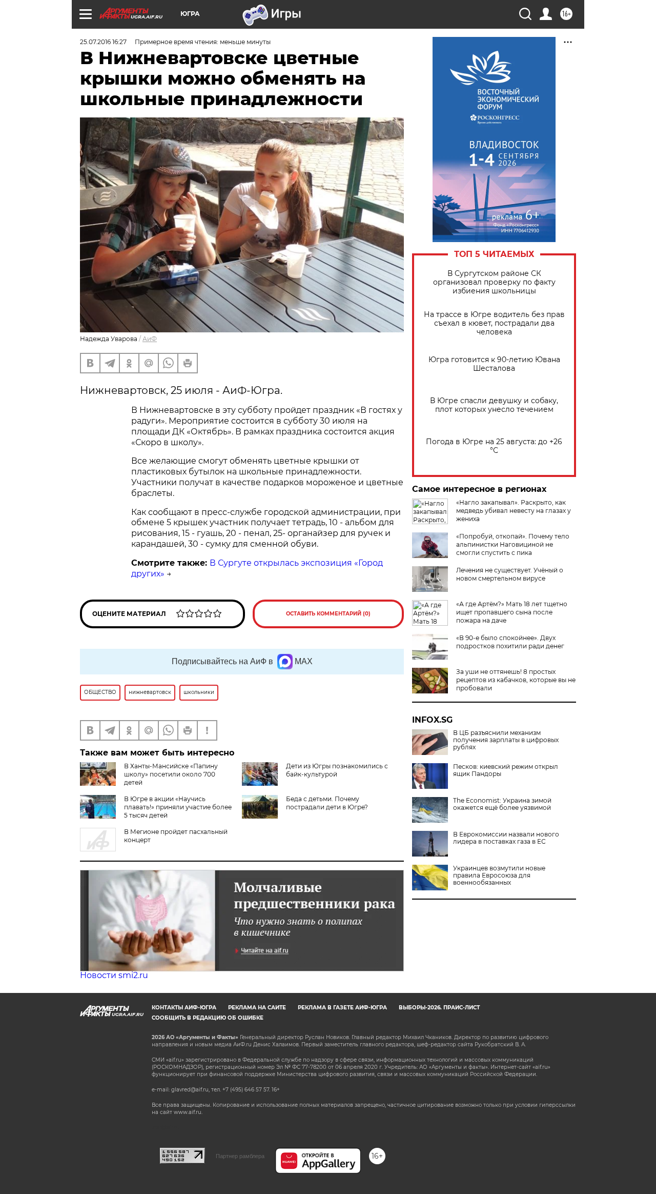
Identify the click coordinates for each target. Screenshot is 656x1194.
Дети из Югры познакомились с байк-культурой (337, 770)
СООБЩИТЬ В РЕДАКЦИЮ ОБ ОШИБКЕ (207, 1017)
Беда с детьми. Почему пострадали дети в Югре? (327, 803)
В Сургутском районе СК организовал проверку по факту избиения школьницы (494, 282)
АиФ (149, 339)
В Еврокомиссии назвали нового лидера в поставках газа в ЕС (506, 838)
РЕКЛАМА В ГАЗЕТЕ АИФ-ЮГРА (342, 1007)
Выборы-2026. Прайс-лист (439, 1007)
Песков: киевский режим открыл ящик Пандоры (505, 770)
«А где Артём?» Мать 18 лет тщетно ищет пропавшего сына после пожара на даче (511, 612)
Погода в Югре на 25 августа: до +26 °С (494, 446)
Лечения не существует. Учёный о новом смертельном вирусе (509, 574)
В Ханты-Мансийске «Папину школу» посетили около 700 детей (171, 774)
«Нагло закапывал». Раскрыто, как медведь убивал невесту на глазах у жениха (513, 511)
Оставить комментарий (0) (328, 613)
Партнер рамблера (240, 1156)
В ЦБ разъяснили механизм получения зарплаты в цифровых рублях (506, 740)
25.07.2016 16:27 (103, 42)
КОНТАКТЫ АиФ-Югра (184, 1007)
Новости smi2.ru (114, 975)
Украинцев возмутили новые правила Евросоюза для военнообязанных (499, 875)
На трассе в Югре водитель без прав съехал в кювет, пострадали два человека (494, 323)
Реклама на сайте (257, 1007)
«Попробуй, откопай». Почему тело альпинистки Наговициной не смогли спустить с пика (512, 544)
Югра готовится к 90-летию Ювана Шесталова (494, 364)
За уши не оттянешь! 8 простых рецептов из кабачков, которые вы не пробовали (516, 680)
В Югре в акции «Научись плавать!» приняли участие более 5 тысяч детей (178, 807)
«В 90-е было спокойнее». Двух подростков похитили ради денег (510, 642)
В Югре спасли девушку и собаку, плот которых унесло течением (494, 405)
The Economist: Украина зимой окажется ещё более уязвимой (502, 804)
